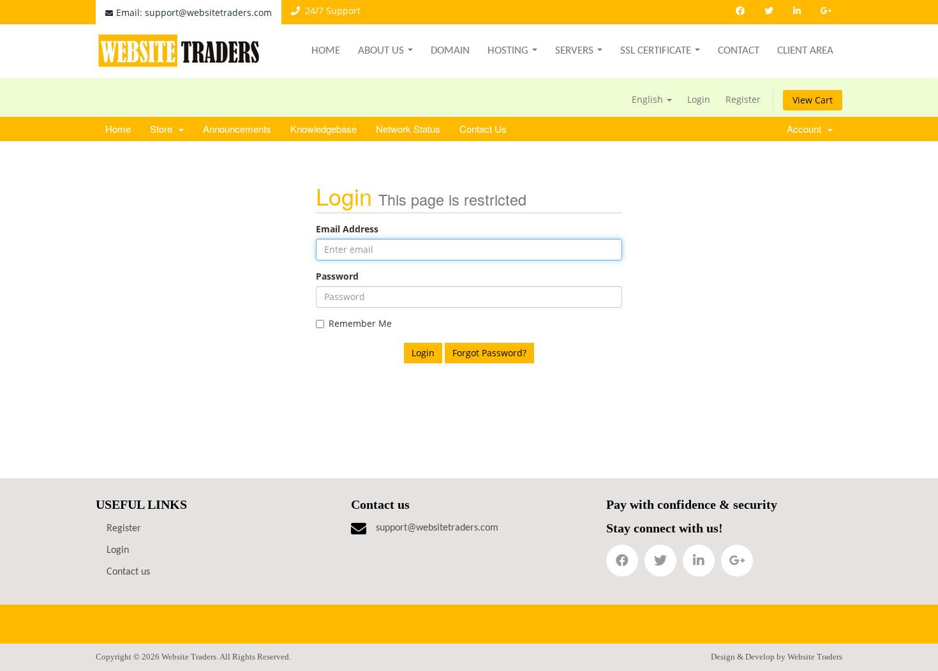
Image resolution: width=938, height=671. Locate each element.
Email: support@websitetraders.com (194, 12)
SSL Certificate (655, 50)
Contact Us (483, 128)
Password (337, 276)
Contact (738, 50)
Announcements (237, 128)
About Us (381, 50)
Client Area (805, 50)
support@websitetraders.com (437, 528)
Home (325, 50)
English (649, 99)
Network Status (408, 128)
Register (743, 99)
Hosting (508, 50)
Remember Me (360, 323)
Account (806, 128)
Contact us (128, 572)
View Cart (813, 100)
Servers (574, 50)
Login (698, 99)
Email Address (347, 229)
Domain (450, 50)
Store (163, 128)
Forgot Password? (489, 353)
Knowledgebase (323, 128)
